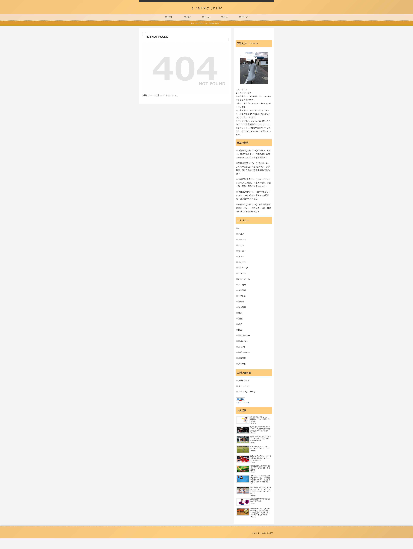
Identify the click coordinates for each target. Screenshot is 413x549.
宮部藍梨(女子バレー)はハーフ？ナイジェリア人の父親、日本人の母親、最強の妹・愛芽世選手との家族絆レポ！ (253, 182)
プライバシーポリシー (248, 392)
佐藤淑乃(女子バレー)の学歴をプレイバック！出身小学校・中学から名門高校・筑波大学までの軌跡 (253, 195)
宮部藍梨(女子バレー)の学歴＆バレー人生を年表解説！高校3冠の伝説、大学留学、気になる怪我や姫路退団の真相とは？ (253, 168)
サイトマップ (244, 386)
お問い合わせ (244, 380)
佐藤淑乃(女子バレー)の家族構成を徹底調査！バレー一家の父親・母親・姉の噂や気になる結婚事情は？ (253, 208)
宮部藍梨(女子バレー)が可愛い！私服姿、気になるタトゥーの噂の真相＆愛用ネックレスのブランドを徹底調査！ (253, 154)
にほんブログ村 (242, 402)
